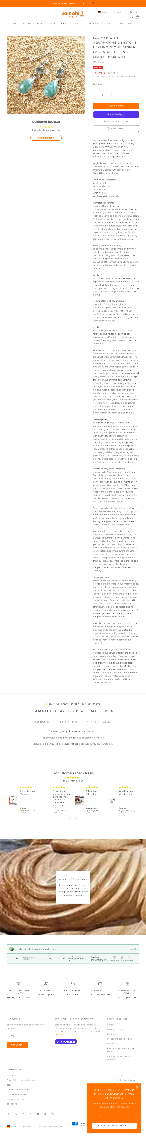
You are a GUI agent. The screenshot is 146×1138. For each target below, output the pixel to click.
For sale (53, 24)
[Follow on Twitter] (15, 1113)
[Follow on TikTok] (45, 1113)
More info (133, 949)
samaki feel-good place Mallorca (93, 24)
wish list (66, 24)
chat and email (73, 994)
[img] (73, 777)
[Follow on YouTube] (37, 1113)
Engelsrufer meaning (17, 1089)
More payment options (116, 121)
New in (41, 24)
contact (120, 24)
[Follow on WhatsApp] (52, 1113)
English (118, 12)
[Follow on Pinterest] (30, 1113)
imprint (120, 1075)
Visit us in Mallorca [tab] (99, 722)
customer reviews (16, 1099)
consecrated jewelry (17, 1094)
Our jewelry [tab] (42, 722)
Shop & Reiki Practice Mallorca (22, 1080)
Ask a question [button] (46, 137)
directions (12, 1103)
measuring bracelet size (119, 1038)
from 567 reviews (71, 780)
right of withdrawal (125, 1080)
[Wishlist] (131, 17)
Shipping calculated (115, 76)
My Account (113, 1034)
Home (16, 24)
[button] (71, 819)
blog (130, 24)
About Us (11, 1075)
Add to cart (116, 106)
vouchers (112, 1043)
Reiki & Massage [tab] (68, 722)
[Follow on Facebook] (8, 1113)
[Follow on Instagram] (23, 1113)
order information (116, 1029)
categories (28, 24)
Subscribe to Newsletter (114, 1125)
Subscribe (17, 1045)
